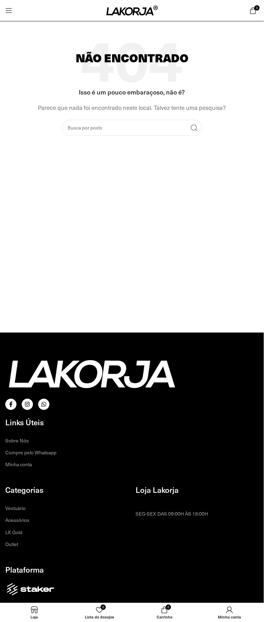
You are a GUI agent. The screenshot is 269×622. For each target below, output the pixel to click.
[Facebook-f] (10, 404)
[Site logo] (132, 9)
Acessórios (17, 520)
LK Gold (13, 532)
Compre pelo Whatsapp (30, 452)
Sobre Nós (17, 440)
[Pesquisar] (194, 128)
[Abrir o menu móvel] (9, 11)
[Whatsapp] (43, 404)
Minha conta (18, 464)
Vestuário (15, 508)
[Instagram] (27, 404)
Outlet (11, 544)
